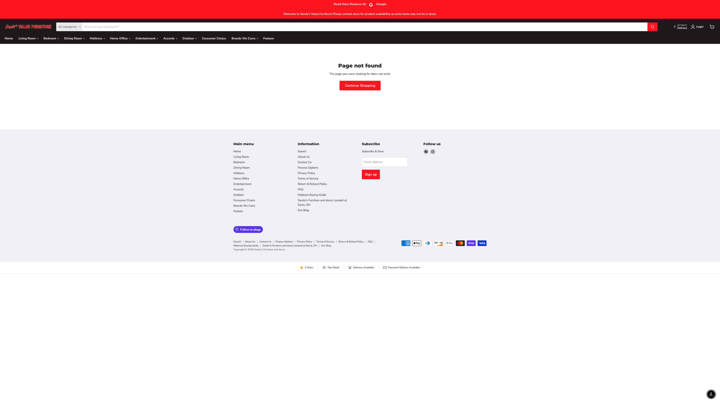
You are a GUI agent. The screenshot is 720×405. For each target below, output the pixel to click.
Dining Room (73, 38)
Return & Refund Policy (312, 184)
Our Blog (303, 210)
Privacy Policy (306, 173)
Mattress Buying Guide (312, 195)
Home (9, 38)
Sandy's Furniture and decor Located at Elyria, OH (289, 245)
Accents (169, 38)
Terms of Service (308, 178)
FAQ (300, 189)
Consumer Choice (214, 38)
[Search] (652, 26)
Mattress (96, 38)
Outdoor (188, 38)
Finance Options (308, 168)
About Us (304, 157)
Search (302, 151)
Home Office (119, 38)
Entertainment (146, 38)
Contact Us (304, 162)
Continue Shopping (360, 85)
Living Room (27, 38)
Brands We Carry (244, 38)
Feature (268, 38)
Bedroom (50, 38)
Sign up (371, 174)
